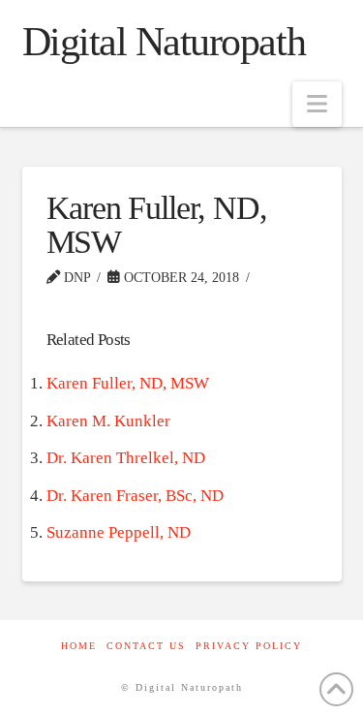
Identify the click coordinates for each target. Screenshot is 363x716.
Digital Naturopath (164, 41)
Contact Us (146, 645)
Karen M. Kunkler (108, 421)
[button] (317, 104)
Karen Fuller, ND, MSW (127, 383)
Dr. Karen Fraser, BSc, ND (135, 495)
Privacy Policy (249, 645)
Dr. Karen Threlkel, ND (125, 458)
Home (79, 645)
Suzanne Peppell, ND (118, 532)
